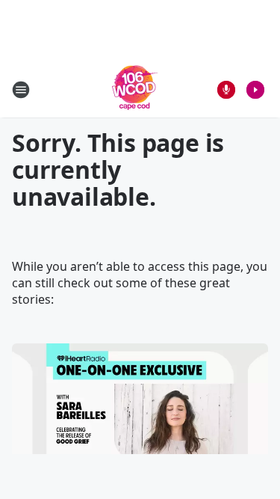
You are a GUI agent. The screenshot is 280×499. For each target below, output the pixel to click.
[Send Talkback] (226, 90)
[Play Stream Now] (255, 90)
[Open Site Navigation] (21, 90)
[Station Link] (135, 89)
